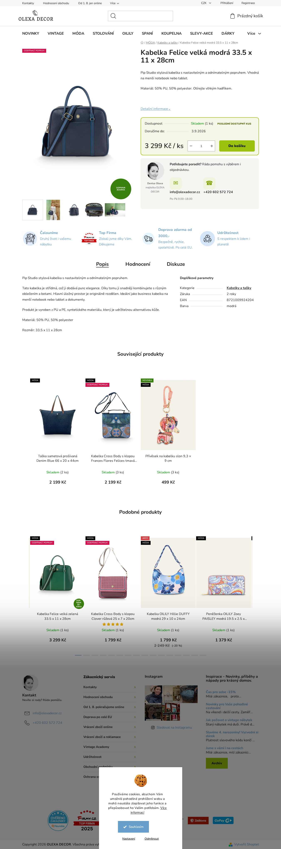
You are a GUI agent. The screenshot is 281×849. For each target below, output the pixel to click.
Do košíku (236, 145)
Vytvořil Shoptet (246, 844)
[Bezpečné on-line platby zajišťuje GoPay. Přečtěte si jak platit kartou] (223, 820)
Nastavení (128, 839)
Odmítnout (152, 839)
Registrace (248, 3)
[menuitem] (30, 33)
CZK (204, 3)
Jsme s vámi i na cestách (224, 748)
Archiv (217, 763)
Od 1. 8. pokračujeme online (103, 707)
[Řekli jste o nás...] (58, 820)
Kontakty (28, 3)
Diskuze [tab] (176, 264)
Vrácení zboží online (98, 727)
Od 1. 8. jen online (90, 3)
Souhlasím (136, 827)
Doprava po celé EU (97, 717)
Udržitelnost (92, 757)
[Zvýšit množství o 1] (212, 146)
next (255, 594)
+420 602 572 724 (218, 192)
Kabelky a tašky (239, 288)
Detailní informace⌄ (156, 109)
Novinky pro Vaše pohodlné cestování (227, 706)
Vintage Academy (96, 747)
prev (25, 594)
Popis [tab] (102, 264)
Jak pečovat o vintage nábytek (229, 720)
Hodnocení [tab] (137, 264)
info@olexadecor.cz (185, 192)
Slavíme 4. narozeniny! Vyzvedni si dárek (232, 734)
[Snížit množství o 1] (191, 146)
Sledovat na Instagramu (174, 727)
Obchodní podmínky (98, 767)
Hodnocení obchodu (56, 3)
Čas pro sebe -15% (221, 692)
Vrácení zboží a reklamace (102, 737)
